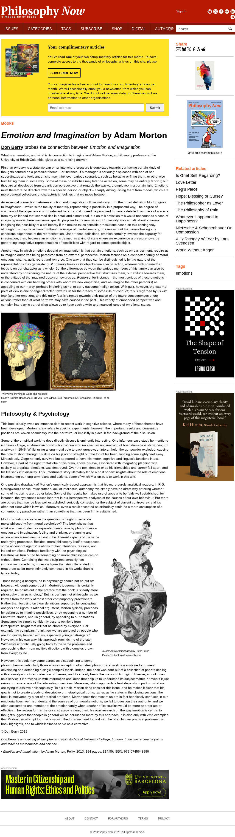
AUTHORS (164, 29)
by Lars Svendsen (202, 241)
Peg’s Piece (187, 189)
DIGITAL (139, 29)
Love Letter (186, 182)
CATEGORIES (40, 29)
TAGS (66, 29)
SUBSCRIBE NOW (64, 73)
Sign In (181, 11)
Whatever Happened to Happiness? (197, 219)
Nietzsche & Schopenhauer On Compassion (204, 230)
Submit (155, 107)
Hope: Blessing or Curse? (199, 196)
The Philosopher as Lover (199, 203)
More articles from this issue (204, 153)
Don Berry (12, 147)
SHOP (117, 29)
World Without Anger (195, 250)
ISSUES (11, 29)
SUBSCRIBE (91, 29)
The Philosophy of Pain (197, 210)
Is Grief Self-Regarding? (198, 175)
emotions (184, 273)
